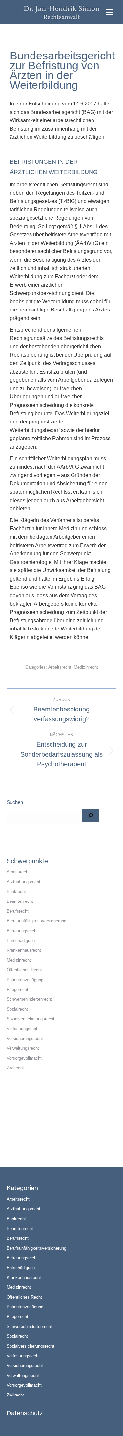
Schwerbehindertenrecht (29, 999)
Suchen (15, 802)
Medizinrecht (86, 667)
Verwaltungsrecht (23, 1048)
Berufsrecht (18, 911)
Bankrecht (16, 891)
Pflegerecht (17, 989)
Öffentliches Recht (24, 969)
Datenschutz (25, 1413)
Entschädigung (21, 940)
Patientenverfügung (25, 979)
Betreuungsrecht (22, 930)
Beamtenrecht (20, 901)
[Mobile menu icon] (109, 12)
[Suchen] (90, 815)
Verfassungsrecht (23, 1028)
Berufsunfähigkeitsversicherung (36, 920)
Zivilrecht (15, 1067)
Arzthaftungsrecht (23, 881)
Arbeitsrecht (59, 667)
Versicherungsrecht (25, 1038)
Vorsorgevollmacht (24, 1058)
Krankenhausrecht (24, 950)
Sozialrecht (17, 1009)
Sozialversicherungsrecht (30, 1018)
